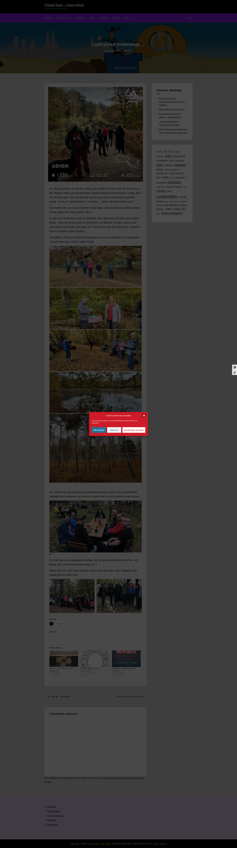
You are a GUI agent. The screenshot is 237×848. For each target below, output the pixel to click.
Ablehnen (114, 430)
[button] (144, 415)
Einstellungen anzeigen (134, 430)
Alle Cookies (98, 430)
